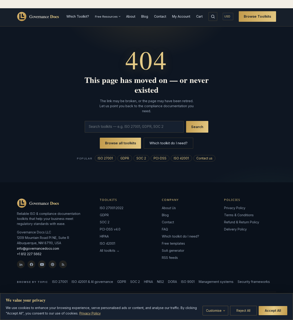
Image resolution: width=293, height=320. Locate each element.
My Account (181, 16)
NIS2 (160, 282)
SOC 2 (141, 158)
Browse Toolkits (257, 16)
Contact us (204, 158)
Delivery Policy (235, 229)
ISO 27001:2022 (111, 208)
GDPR (124, 158)
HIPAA (104, 236)
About (130, 16)
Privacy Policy (90, 313)
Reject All (243, 310)
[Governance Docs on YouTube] (42, 264)
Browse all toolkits (120, 143)
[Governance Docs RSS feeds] (63, 264)
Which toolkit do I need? (168, 143)
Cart (199, 16)
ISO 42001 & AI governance (92, 282)
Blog (144, 16)
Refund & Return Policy (241, 222)
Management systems (216, 282)
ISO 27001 (105, 158)
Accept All (273, 310)
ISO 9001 (188, 282)
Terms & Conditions (239, 215)
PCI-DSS (160, 158)
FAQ (165, 229)
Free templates (173, 243)
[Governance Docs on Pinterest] (52, 264)
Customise (214, 310)
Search (197, 127)
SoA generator (173, 250)
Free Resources (106, 16)
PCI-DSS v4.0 (110, 229)
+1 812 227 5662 (29, 254)
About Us (169, 208)
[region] (146, 306)
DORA (172, 282)
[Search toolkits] (213, 16)
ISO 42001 (181, 158)
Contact (160, 16)
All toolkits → (109, 250)
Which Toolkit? (77, 16)
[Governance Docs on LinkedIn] (21, 264)
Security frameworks (254, 282)
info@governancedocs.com (38, 248)
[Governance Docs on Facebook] (31, 264)
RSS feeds (170, 258)
